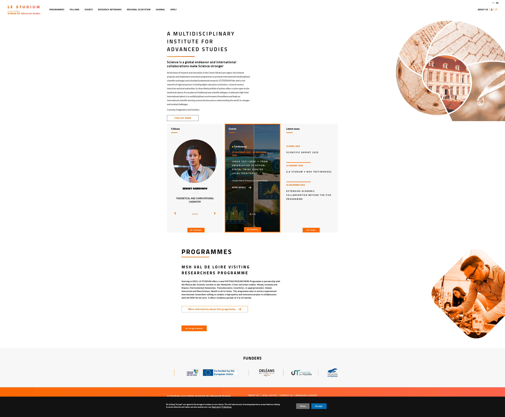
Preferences (227, 407)
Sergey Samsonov (195, 188)
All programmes (194, 328)
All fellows (196, 229)
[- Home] (24, 9)
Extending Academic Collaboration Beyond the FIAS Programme (309, 194)
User (492, 9)
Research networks (110, 9)
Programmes (56, 9)
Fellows (75, 9)
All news (311, 229)
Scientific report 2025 (302, 152)
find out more (182, 117)
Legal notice (269, 395)
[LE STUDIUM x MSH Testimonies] (309, 171)
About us (483, 9)
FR (493, 2)
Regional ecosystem (139, 9)
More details (239, 187)
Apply (173, 9)
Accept (318, 406)
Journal (160, 9)
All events (252, 229)
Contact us (286, 395)
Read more (216, 407)
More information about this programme (212, 309)
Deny (303, 406)
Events (89, 9)
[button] (174, 215)
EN (497, 2)
